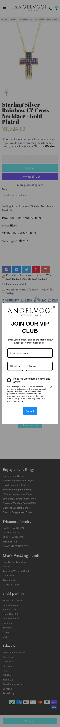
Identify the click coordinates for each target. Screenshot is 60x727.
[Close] (54, 307)
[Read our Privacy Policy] (51, 387)
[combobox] (15, 366)
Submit (30, 411)
